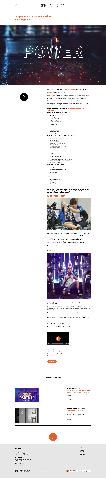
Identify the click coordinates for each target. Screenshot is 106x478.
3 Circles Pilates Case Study (75, 410)
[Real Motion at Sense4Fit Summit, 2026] (69, 399)
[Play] (48, 343)
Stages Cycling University (70, 89)
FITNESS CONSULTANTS (71, 388)
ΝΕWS (81, 452)
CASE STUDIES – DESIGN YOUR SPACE (73, 408)
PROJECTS (82, 451)
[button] (58, 338)
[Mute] (66, 343)
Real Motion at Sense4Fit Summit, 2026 (78, 390)
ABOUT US (82, 448)
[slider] (57, 343)
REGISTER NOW (52, 361)
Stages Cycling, (52, 95)
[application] (58, 338)
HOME (81, 447)
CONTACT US (82, 454)
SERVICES (82, 450)
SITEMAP (44, 471)
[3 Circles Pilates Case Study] (69, 419)
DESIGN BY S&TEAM (86, 473)
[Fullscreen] (68, 343)
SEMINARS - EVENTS (82, 15)
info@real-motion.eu (19, 449)
